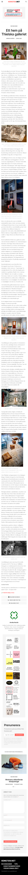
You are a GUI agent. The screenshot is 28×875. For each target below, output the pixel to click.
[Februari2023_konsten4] (16, 704)
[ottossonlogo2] (9, 683)
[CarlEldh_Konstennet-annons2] (9, 704)
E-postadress (8, 820)
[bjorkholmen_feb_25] (16, 640)
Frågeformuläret (11, 868)
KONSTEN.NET (8, 861)
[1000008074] (16, 711)
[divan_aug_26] (9, 711)
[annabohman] (16, 647)
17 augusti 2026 (18, 784)
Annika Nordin (10, 38)
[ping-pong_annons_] (9, 661)
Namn (5, 815)
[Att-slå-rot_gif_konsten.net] (16, 675)
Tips (16, 864)
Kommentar (7, 799)
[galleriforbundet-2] (9, 697)
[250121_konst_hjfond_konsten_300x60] (13, 14)
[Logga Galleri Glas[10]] (16, 683)
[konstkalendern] (9, 690)
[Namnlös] (16, 668)
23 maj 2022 (19, 38)
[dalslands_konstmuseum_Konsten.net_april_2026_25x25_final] (9, 647)
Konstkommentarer (12, 866)
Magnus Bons (9, 784)
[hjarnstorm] (16, 661)
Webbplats (7, 825)
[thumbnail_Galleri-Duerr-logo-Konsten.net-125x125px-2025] (9, 654)
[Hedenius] (9, 640)
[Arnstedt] (9, 668)
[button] (13, 786)
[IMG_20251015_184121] (13, 10)
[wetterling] (16, 654)
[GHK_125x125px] (9, 675)
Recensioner (14, 26)
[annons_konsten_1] (16, 697)
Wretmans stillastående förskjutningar (14, 781)
